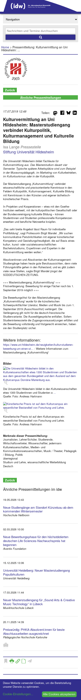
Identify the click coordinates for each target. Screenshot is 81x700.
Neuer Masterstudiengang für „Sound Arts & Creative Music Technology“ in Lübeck (39, 602)
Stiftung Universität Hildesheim (28, 151)
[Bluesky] (68, 113)
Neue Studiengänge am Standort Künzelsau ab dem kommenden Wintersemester (38, 509)
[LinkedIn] (75, 113)
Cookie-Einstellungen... (18, 693)
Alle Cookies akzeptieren (59, 694)
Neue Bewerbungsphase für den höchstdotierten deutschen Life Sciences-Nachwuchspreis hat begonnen (35, 541)
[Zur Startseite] (40, 10)
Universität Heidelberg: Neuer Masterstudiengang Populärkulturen (36, 572)
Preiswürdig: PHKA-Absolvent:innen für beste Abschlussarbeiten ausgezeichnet (34, 631)
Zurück (10, 90)
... (54, 392)
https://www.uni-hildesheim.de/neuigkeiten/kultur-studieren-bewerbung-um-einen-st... (38, 346)
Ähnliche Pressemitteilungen (40, 97)
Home (5, 47)
